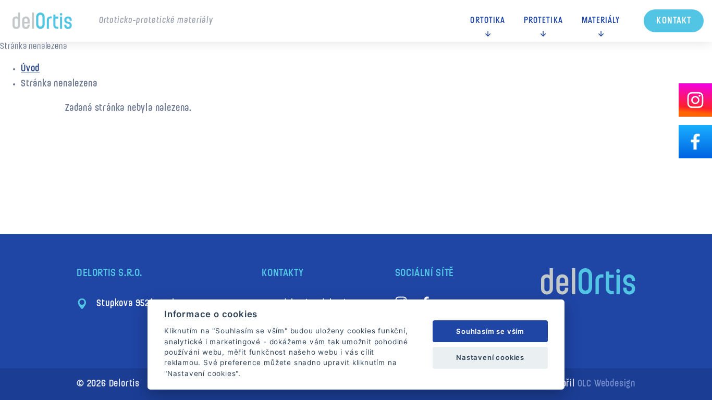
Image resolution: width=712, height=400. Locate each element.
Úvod (30, 69)
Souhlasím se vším (490, 331)
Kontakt (673, 21)
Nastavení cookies (490, 357)
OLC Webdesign (606, 384)
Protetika (543, 21)
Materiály (601, 21)
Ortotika (487, 21)
